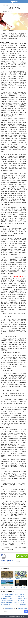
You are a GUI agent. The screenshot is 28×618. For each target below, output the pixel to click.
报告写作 (12, 5)
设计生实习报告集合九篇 (6, 602)
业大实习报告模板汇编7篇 (20, 604)
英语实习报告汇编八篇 (19, 596)
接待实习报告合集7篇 (19, 602)
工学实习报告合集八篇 (6, 596)
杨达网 (11, 616)
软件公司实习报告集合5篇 (7, 600)
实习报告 (18, 5)
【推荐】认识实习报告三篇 (7, 594)
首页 (7, 5)
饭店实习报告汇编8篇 (19, 600)
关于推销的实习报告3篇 (6, 598)
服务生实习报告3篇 (5, 604)
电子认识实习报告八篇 (19, 594)
